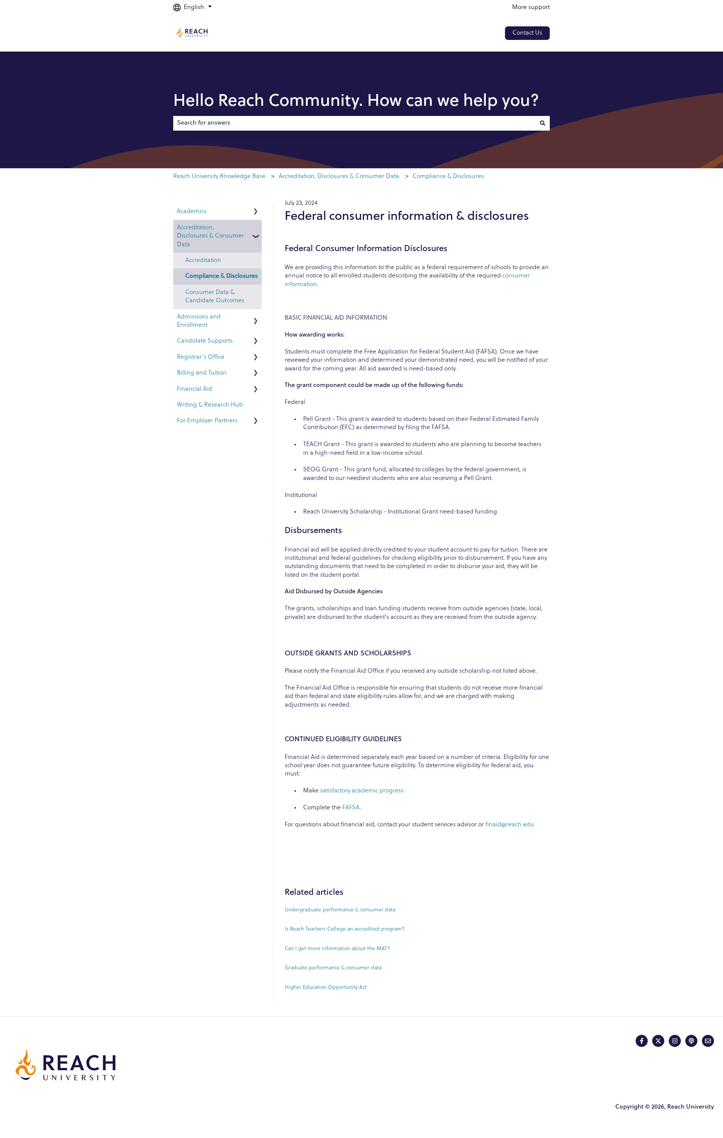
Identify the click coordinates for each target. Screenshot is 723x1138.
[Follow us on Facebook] (642, 1041)
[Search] (542, 123)
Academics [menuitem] (191, 211)
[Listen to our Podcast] (691, 1041)
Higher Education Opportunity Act (326, 987)
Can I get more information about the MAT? (337, 949)
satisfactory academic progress (362, 791)
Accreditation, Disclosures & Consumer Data (339, 176)
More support (531, 7)
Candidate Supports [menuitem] (205, 341)
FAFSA (351, 807)
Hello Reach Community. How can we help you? (356, 101)
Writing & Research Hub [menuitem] (210, 405)
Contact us (527, 33)
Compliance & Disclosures (448, 176)
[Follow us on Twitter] (658, 1041)
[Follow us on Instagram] (675, 1041)
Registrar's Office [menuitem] (200, 357)
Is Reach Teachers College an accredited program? (345, 929)
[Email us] (708, 1041)
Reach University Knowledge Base (219, 176)
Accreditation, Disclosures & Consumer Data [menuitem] (210, 236)
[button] (256, 212)
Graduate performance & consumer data (333, 968)
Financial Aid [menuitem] (194, 389)
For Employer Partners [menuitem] (207, 420)
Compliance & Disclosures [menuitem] (221, 276)
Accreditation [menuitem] (203, 260)
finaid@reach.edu (509, 824)
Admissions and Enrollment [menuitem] (199, 321)
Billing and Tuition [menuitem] (202, 373)
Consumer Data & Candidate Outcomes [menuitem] (214, 296)
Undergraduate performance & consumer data (340, 910)
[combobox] (354, 123)
